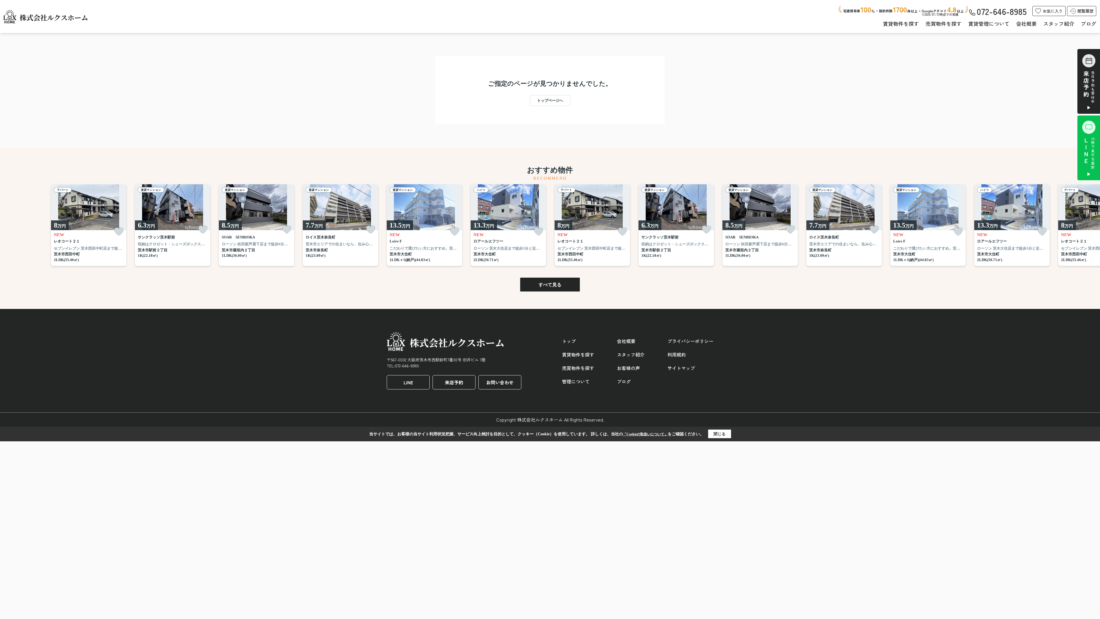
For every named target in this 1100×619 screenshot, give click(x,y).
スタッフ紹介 (1058, 23)
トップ (569, 341)
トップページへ (550, 100)
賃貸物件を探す (901, 23)
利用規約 (676, 354)
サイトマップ (681, 368)
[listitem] (424, 225)
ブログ (1088, 23)
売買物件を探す (944, 23)
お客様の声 (628, 368)
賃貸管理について (988, 23)
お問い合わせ (500, 382)
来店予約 (454, 382)
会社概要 (1026, 23)
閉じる (720, 434)
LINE (408, 382)
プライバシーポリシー (690, 341)
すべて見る (550, 284)
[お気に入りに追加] (118, 231)
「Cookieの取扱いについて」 (645, 434)
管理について (576, 381)
